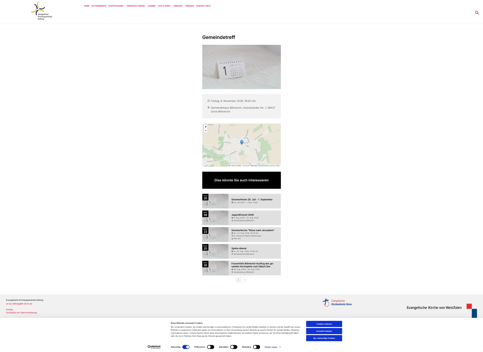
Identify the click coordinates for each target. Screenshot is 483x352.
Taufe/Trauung (115, 6)
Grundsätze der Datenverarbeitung (21, 313)
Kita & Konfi (164, 6)
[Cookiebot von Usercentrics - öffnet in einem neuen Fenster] (154, 347)
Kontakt (9, 310)
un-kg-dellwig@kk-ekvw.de (19, 303)
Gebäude (177, 6)
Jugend (151, 6)
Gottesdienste (98, 6)
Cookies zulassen (324, 324)
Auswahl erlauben (324, 331)
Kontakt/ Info (203, 6)
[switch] (210, 347)
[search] (477, 13)
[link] (116, 6)
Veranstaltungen (136, 6)
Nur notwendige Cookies (324, 338)
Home (86, 6)
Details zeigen (271, 347)
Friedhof (189, 6)
